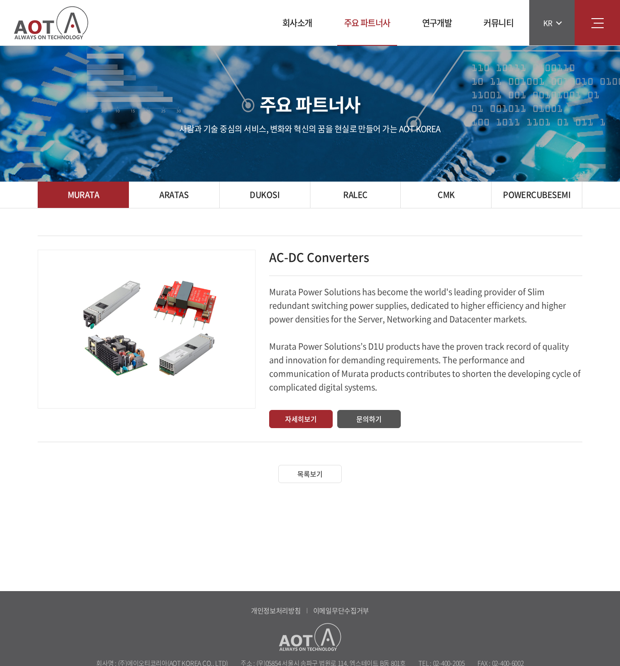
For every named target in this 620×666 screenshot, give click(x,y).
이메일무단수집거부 (341, 611)
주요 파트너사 (367, 22)
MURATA (83, 194)
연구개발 (437, 22)
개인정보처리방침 (276, 611)
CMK (446, 194)
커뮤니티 (498, 22)
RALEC (355, 194)
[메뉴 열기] (597, 22)
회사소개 (297, 22)
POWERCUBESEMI (537, 194)
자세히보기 (301, 419)
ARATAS (173, 194)
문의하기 (369, 419)
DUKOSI (265, 194)
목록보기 (310, 474)
